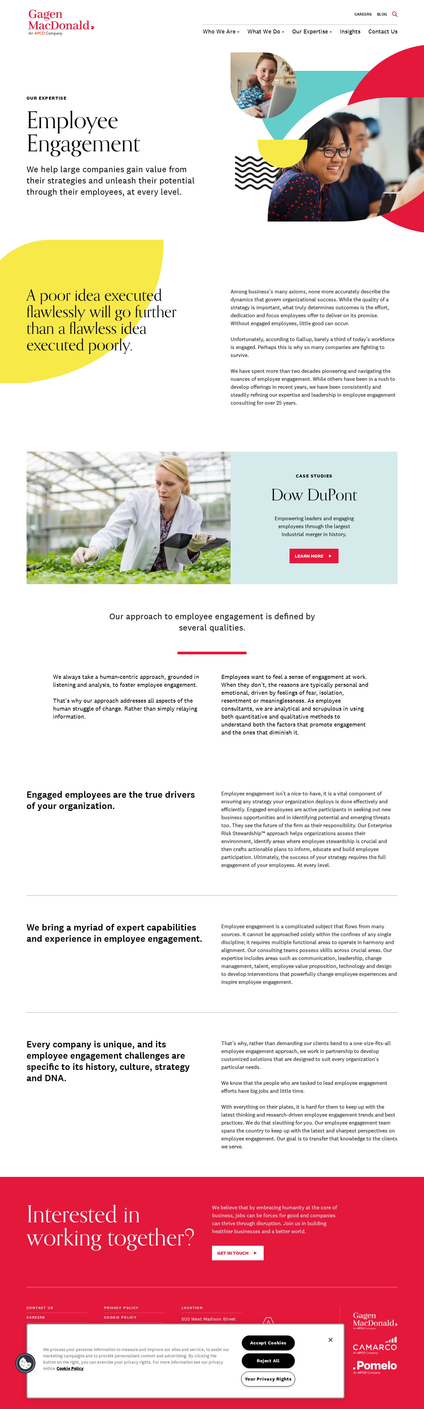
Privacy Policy (121, 1308)
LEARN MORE (309, 556)
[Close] (330, 1340)
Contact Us (39, 1308)
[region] (185, 1361)
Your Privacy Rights (268, 1379)
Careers (363, 14)
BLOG (382, 14)
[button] (25, 1363)
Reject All (268, 1361)
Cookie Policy (120, 1318)
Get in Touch (232, 1253)
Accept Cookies (268, 1343)
